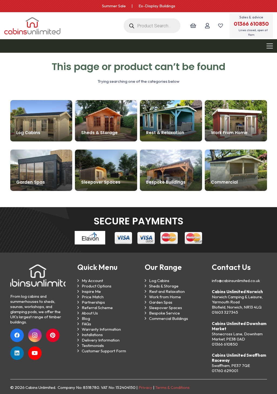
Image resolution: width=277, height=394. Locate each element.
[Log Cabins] (41, 120)
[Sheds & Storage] (106, 120)
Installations (92, 334)
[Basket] (193, 25)
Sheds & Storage (164, 286)
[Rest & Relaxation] (171, 120)
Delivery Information (101, 340)
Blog (86, 318)
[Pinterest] (53, 335)
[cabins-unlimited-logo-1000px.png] (32, 26)
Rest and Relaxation (167, 291)
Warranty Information (101, 329)
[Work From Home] (236, 120)
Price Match (93, 296)
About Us (90, 313)
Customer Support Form (104, 350)
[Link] (207, 25)
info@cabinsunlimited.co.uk (236, 280)
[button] (269, 46)
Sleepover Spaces (165, 307)
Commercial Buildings (168, 318)
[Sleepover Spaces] (106, 170)
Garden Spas (160, 302)
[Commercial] (236, 170)
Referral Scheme (97, 307)
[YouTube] (35, 353)
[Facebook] (17, 335)
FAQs (86, 323)
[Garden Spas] (41, 170)
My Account (92, 280)
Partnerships (93, 302)
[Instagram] (35, 335)
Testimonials (93, 345)
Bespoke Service (164, 313)
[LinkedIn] (17, 353)
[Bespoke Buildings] (171, 170)
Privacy (145, 387)
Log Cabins (159, 280)
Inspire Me (91, 291)
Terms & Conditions (172, 387)
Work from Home (165, 296)
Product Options (96, 286)
